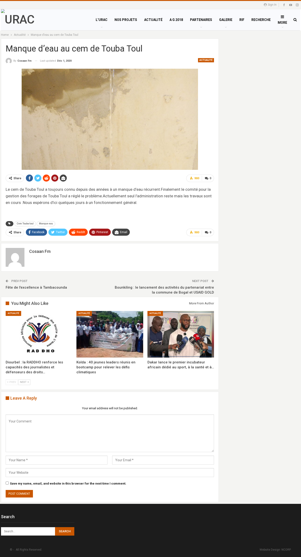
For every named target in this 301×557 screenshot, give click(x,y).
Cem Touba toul (25, 223)
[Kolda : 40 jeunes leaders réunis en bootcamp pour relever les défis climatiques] (109, 334)
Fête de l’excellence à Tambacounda (36, 287)
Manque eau (46, 223)
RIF (241, 20)
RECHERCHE (261, 20)
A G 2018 (176, 20)
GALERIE (225, 20)
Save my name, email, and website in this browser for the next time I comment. (68, 483)
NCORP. (286, 549)
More (282, 22)
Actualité (206, 60)
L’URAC (101, 20)
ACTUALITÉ (153, 20)
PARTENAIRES (201, 20)
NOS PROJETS (126, 20)
